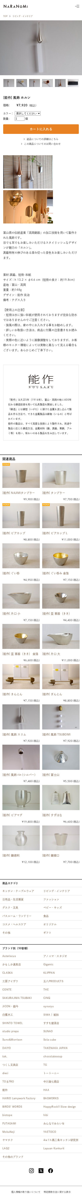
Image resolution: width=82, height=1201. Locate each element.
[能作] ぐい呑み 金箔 (55, 573)
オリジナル (50, 924)
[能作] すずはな (52, 815)
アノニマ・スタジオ (55, 956)
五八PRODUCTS (53, 981)
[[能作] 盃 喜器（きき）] (61, 596)
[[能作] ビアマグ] (21, 797)
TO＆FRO (8, 1081)
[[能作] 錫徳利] (21, 837)
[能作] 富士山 (50, 774)
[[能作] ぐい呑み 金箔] (61, 555)
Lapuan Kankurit (53, 1148)
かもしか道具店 (11, 964)
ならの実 (15, 6)
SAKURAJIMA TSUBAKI (17, 998)
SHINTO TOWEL (12, 1023)
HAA (46, 1090)
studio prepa (10, 1031)
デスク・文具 (10, 907)
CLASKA (7, 973)
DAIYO (6, 1048)
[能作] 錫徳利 (11, 855)
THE (46, 989)
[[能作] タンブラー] (61, 475)
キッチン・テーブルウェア (18, 891)
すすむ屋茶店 (51, 1023)
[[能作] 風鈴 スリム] (21, 716)
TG (45, 1065)
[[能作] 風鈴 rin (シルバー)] (21, 757)
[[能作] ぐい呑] (21, 555)
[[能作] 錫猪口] (61, 837)
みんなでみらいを (53, 1123)
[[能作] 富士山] (61, 757)
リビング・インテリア (22, 16)
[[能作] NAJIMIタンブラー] (21, 475)
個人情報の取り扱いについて (26, 1192)
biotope (7, 1115)
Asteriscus (9, 956)
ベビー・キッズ (52, 907)
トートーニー (51, 1073)
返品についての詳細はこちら (43, 139)
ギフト (47, 932)
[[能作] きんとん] (21, 676)
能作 (5, 1090)
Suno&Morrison (12, 1039)
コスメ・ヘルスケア (14, 924)
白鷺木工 (7, 1014)
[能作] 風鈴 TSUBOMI (56, 734)
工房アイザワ (10, 981)
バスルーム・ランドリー (16, 916)
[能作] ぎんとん (52, 694)
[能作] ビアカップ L (54, 533)
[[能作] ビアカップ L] (61, 515)
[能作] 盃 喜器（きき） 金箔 (20, 653)
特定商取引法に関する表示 (57, 1192)
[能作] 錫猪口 (50, 855)
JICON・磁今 (10, 1006)
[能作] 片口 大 (51, 653)
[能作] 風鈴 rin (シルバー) (18, 774)
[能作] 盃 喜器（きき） (57, 613)
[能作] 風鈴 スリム (14, 734)
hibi (45, 1115)
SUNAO (48, 1031)
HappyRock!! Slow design (59, 1106)
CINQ (46, 998)
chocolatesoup (52, 1056)
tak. (4, 1056)
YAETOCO (49, 1132)
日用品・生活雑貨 (12, 899)
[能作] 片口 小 (11, 613)
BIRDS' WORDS (12, 1106)
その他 (6, 932)
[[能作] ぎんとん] (61, 676)
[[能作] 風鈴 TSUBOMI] (61, 716)
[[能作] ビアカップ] (21, 515)
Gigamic (48, 964)
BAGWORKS (51, 1098)
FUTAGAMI (9, 1123)
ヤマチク (7, 1140)
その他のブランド (12, 1157)
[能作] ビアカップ (13, 533)
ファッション (51, 899)
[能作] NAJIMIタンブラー (18, 492)
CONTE (7, 989)
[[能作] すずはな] (61, 797)
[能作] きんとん (12, 694)
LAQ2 (5, 1148)
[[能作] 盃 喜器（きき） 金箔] (21, 636)
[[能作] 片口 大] (61, 636)
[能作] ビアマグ (12, 815)
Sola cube (49, 1039)
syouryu (48, 1006)
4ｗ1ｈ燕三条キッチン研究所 (60, 1140)
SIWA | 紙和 (51, 1014)
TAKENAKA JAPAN (55, 1048)
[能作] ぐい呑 (11, 573)
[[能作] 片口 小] (21, 596)
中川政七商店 (51, 1081)
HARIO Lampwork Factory (18, 1098)
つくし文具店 (10, 1065)
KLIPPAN (49, 973)
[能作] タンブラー (53, 492)
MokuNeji (8, 1132)
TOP (5, 16)
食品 (46, 916)
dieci (5, 1073)
